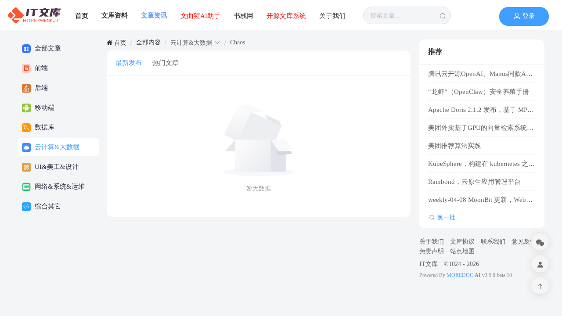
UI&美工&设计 (56, 166)
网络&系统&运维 (59, 186)
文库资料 (114, 15)
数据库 (43, 127)
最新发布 (128, 62)
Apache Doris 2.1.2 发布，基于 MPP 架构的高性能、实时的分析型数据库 (482, 109)
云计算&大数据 (56, 147)
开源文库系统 (286, 15)
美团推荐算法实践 (454, 145)
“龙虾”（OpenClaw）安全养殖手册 (478, 91)
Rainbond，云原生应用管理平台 (474, 181)
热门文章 (165, 62)
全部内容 (148, 42)
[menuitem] (34, 15)
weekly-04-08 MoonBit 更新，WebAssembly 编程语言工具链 (482, 199)
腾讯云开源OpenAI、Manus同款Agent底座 (482, 73)
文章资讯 (154, 15)
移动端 (43, 107)
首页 (81, 15)
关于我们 (332, 15)
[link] (116, 43)
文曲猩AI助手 (200, 15)
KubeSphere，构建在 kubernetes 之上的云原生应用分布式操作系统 (482, 163)
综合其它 (47, 206)
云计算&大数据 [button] (191, 43)
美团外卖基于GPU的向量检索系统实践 (482, 127)
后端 (40, 87)
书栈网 (243, 15)
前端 (40, 68)
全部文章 (47, 48)
